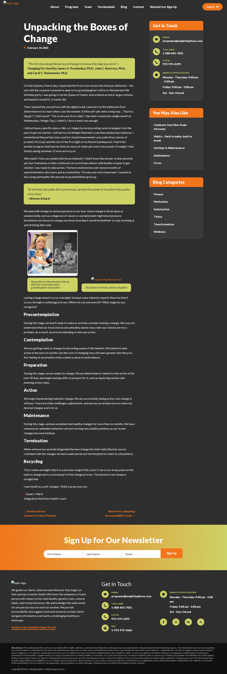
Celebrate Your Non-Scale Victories (170, 127)
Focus (158, 162)
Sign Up (172, 553)
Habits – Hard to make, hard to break (173, 138)
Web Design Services (55, 669)
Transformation (164, 224)
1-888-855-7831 (173, 53)
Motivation (161, 201)
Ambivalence (162, 155)
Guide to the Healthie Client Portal (33, 627)
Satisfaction (162, 209)
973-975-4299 (172, 64)
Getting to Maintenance (169, 147)
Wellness (160, 231)
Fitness (158, 194)
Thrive (158, 216)
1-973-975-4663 (121, 630)
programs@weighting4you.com (183, 40)
